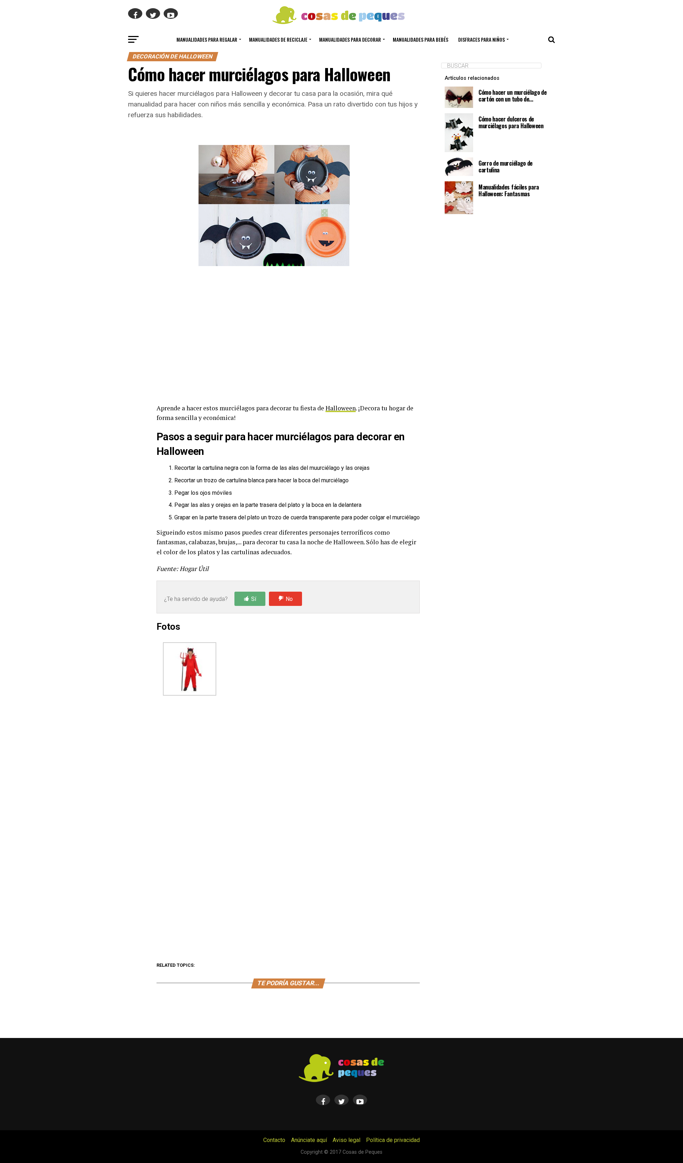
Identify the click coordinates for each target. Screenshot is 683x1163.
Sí (253, 599)
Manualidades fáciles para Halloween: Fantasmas (508, 190)
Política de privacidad (393, 1140)
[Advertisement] (288, 336)
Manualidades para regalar (206, 39)
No (289, 599)
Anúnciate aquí (309, 1140)
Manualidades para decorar (350, 39)
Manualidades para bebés (420, 39)
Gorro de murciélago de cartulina (505, 166)
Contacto (274, 1140)
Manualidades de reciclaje (278, 39)
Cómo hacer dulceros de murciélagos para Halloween (511, 122)
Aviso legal (346, 1140)
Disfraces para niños (481, 39)
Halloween (340, 408)
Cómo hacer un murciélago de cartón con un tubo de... (512, 95)
